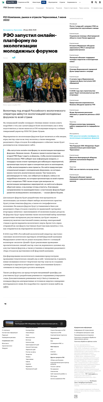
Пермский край (30, 349)
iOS (51, 349)
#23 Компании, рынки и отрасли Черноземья (30, 17)
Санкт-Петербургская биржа (83, 382)
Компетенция (74, 33)
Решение (59, 8)
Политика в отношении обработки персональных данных (85, 338)
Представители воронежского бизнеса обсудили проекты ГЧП (82, 103)
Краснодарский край (32, 344)
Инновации (73, 23)
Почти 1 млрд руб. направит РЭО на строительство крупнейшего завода (84, 27)
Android (52, 352)
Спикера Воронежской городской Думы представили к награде (83, 70)
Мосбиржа (93, 381)
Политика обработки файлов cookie (85, 341)
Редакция (5, 335)
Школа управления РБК (57, 378)
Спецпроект (40, 8)
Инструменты (8, 30)
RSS (51, 341)
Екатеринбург (30, 330)
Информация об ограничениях (84, 330)
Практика (73, 121)
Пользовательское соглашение (84, 335)
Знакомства (54, 371)
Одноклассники (7, 346)
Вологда (28, 340)
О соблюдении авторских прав (84, 332)
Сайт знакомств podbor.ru (58, 374)
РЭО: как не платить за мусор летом (84, 169)
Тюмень (28, 357)
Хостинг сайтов (55, 366)
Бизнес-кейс (18, 321)
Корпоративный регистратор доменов (59, 363)
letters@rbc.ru (93, 374)
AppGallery (53, 354)
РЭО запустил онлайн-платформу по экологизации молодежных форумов (84, 137)
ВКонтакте (5, 343)
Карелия (28, 364)
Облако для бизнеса (56, 360)
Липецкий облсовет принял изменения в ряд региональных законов (82, 179)
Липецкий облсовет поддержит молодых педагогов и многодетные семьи (84, 59)
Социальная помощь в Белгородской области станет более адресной (84, 37)
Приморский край (31, 369)
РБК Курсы (53, 376)
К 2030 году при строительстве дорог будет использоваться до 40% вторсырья (84, 93)
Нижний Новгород (31, 347)
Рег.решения (54, 369)
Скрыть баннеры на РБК (57, 330)
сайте (5, 287)
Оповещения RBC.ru (56, 343)
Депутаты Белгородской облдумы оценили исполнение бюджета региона (83, 159)
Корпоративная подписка (58, 335)
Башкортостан (30, 337)
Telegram (5, 348)
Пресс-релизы (84, 8)
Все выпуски (29, 8)
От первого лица (96, 8)
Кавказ (28, 361)
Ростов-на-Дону (31, 352)
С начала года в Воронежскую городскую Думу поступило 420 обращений (83, 81)
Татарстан (29, 354)
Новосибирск (30, 332)
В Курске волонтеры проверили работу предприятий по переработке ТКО (84, 126)
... (80, 2)
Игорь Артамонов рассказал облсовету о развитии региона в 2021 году (85, 114)
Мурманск (29, 366)
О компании (6, 330)
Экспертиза (50, 8)
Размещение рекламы (9, 337)
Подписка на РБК (55, 332)
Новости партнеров (70, 8)
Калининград (30, 342)
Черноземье (18, 30)
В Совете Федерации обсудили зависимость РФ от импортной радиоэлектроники (82, 48)
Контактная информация (10, 332)
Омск (27, 335)
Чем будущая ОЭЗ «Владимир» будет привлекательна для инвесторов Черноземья (37, 323)
